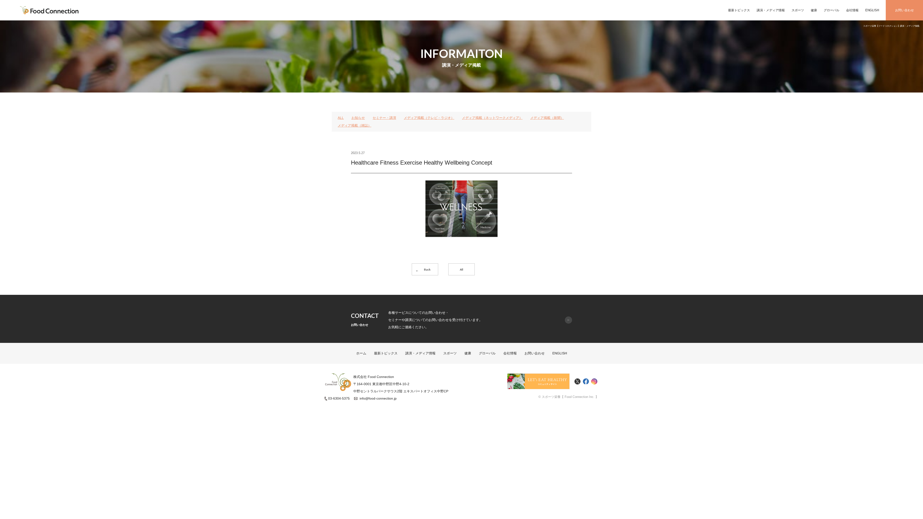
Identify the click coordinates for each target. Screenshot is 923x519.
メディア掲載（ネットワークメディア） (492, 118)
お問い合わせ (904, 10)
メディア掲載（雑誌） (354, 125)
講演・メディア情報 (771, 10)
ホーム (361, 353)
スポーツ (798, 10)
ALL (341, 118)
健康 (814, 10)
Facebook (586, 381)
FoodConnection (49, 10)
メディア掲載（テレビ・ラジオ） (429, 118)
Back (427, 269)
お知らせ (358, 118)
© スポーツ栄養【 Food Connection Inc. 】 (568, 397)
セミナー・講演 (384, 118)
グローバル (831, 10)
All (461, 269)
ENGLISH (872, 10)
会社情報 (852, 10)
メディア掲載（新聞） (547, 118)
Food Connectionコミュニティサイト (538, 381)
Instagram (594, 381)
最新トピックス (739, 10)
